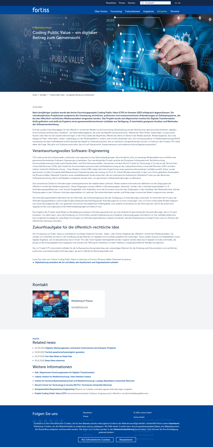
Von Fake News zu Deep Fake (58, 356)
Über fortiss (101, 11)
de (176, 3)
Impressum (174, 423)
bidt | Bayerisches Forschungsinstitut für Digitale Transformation (65, 372)
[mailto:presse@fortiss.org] (51, 304)
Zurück (36, 338)
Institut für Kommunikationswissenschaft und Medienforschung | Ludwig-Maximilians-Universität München (85, 381)
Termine (174, 11)
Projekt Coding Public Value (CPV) (50, 393)
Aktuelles (162, 11)
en (179, 3)
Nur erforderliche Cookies (95, 439)
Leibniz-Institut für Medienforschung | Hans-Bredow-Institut (63, 377)
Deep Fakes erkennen (55, 360)
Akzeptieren (126, 439)
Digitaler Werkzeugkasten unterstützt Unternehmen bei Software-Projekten (80, 348)
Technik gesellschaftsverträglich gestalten (65, 352)
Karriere (131, 3)
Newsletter (111, 3)
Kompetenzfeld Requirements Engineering (54, 389)
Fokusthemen (132, 11)
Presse (122, 3)
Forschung (116, 11)
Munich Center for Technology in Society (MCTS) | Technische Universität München (73, 385)
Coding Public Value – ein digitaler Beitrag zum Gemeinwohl (72, 95)
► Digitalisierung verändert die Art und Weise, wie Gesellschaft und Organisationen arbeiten (75, 262)
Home (35, 95)
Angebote (148, 11)
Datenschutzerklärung (124, 429)
